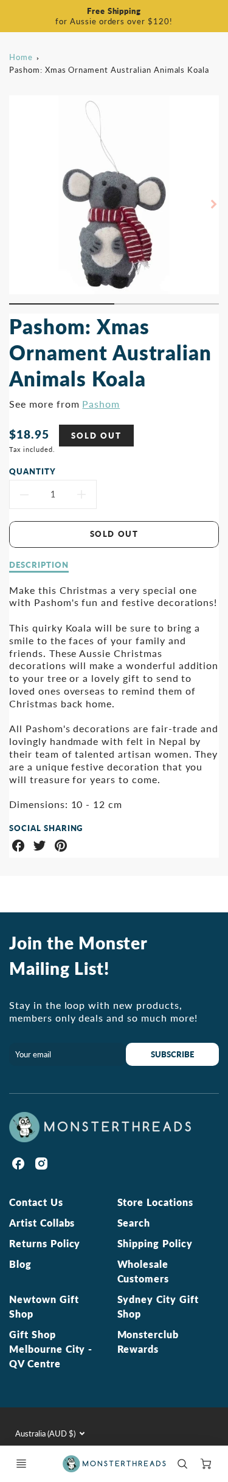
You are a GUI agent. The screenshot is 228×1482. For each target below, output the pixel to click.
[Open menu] (21, 1464)
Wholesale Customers (143, 1271)
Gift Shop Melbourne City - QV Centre (50, 1349)
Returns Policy (44, 1243)
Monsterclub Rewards (148, 1342)
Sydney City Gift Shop (158, 1306)
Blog (20, 1264)
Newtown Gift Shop (44, 1306)
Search (134, 1222)
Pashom (101, 403)
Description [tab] (39, 565)
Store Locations (155, 1202)
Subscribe (172, 1054)
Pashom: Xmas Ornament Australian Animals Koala (109, 70)
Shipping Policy (155, 1243)
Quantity (32, 471)
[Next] (213, 204)
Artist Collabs (42, 1222)
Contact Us (36, 1202)
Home (21, 57)
